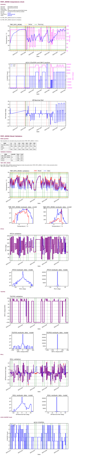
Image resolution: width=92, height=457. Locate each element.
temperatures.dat (11, 14)
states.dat (10, 15)
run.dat (9, 12)
